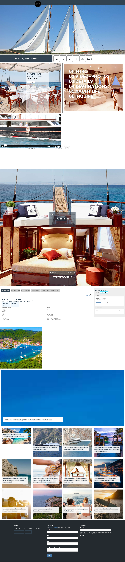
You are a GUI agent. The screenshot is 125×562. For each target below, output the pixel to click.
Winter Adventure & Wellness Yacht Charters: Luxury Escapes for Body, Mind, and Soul (75, 480)
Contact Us (98, 302)
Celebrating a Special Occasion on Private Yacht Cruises (14, 510)
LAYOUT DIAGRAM (25, 290)
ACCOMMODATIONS (15, 290)
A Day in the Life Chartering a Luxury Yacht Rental (106, 510)
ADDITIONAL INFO (55, 290)
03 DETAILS (81, 81)
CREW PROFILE (45, 290)
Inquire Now (86, 4)
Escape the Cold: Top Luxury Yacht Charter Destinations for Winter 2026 (28, 420)
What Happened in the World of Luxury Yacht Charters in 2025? (105, 479)
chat (57, 527)
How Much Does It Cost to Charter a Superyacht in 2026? (45, 448)
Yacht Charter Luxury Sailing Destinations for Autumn (42, 510)
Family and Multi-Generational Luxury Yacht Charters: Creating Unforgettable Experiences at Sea (45, 480)
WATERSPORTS (35, 290)
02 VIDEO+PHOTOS (89, 76)
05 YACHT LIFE (84, 91)
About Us (62, 4)
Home (24, 528)
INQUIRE (31, 82)
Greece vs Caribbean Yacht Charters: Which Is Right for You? (13, 435)
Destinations (44, 4)
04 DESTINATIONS (88, 86)
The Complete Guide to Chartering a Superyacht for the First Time (76, 448)
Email (84, 528)
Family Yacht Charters (74, 4)
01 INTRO (78, 71)
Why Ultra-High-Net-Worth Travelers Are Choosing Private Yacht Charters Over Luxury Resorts (106, 449)
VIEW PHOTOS (89, 295)
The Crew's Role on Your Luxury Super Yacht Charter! (76, 510)
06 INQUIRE (81, 96)
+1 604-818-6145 (52, 527)
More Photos (72, 214)
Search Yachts (54, 4)
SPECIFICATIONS (5, 290)
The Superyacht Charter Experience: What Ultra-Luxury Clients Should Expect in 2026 (14, 480)
